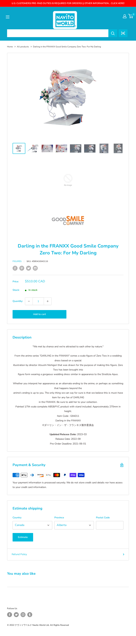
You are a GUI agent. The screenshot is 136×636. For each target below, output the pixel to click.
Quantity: (18, 301)
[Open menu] (7, 17)
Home (10, 46)
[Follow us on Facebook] (9, 614)
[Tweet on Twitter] (28, 268)
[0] (131, 16)
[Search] (112, 33)
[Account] (124, 16)
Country (17, 517)
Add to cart (39, 314)
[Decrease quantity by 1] (29, 301)
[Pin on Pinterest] (21, 268)
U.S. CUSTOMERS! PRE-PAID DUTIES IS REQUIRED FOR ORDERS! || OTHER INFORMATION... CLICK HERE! (68, 3)
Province (59, 517)
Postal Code (103, 517)
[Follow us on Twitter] (16, 614)
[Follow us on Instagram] (23, 614)
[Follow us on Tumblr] (29, 614)
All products (23, 46)
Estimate (23, 537)
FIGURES (17, 261)
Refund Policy (19, 554)
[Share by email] (35, 268)
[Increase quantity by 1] (47, 301)
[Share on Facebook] (15, 268)
